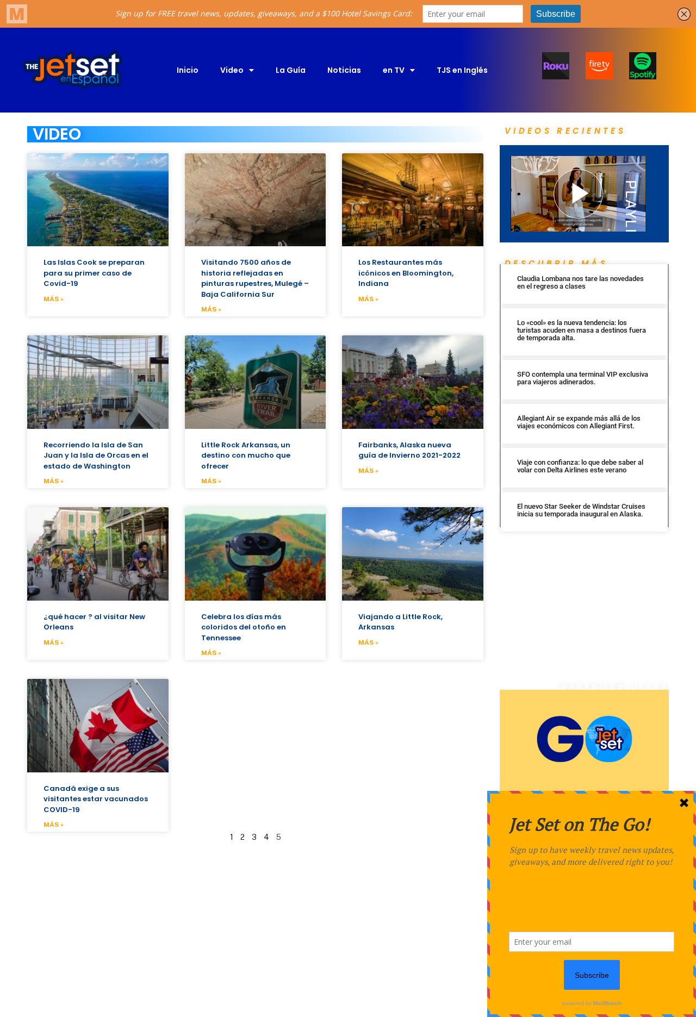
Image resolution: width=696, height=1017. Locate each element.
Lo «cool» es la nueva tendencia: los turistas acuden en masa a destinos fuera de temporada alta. (581, 330)
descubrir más (556, 263)
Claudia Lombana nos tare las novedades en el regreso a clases (580, 282)
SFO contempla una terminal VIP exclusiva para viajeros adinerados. (582, 378)
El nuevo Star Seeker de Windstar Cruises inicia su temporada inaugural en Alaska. (581, 510)
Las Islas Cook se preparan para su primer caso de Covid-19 (94, 273)
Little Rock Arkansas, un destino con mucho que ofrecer (245, 455)
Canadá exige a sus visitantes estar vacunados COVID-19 (96, 799)
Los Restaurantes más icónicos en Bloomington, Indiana (405, 273)
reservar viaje (615, 688)
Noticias (344, 70)
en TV (394, 70)
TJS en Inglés (462, 70)
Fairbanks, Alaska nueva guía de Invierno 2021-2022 (409, 450)
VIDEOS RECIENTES (565, 130)
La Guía (291, 70)
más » (54, 299)
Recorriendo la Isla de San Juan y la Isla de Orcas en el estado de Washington (96, 455)
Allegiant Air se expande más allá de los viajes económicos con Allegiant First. (579, 422)
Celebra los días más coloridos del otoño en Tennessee (243, 627)
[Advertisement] (584, 612)
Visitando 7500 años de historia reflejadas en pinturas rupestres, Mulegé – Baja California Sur (255, 278)
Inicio (187, 70)
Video (232, 70)
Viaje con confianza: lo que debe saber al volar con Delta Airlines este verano (580, 466)
